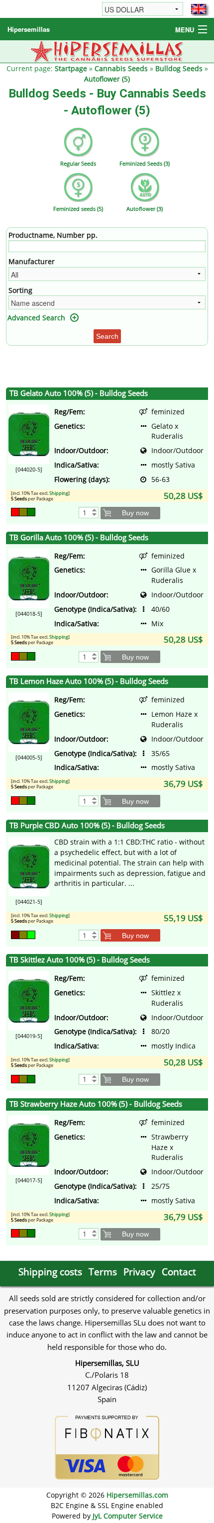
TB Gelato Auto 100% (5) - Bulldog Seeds (78, 393)
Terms (103, 1271)
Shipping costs (50, 1271)
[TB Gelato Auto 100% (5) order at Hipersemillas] (28, 433)
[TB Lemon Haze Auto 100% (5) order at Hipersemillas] (28, 721)
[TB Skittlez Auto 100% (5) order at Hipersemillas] (28, 1000)
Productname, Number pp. (53, 235)
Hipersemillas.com (137, 1495)
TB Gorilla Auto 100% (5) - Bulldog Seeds (78, 537)
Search (107, 336)
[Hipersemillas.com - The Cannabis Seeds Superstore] (107, 50)
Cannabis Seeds (121, 68)
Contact (179, 1271)
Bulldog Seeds (179, 68)
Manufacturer (31, 261)
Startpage (71, 68)
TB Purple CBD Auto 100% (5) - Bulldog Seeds (87, 825)
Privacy (139, 1271)
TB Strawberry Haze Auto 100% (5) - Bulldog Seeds (95, 1104)
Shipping (58, 493)
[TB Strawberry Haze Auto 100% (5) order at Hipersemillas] (28, 1144)
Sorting (20, 290)
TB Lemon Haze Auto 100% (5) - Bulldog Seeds (88, 681)
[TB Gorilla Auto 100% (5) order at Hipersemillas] (28, 577)
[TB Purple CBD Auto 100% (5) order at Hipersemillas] (28, 865)
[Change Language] (198, 9)
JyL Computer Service (128, 1516)
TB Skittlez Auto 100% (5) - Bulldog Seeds (79, 959)
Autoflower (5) (107, 79)
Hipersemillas (28, 29)
